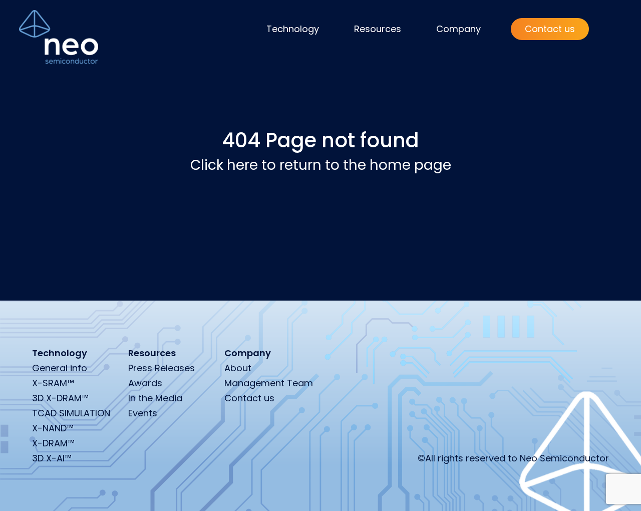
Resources (377, 29)
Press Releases (161, 368)
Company (458, 29)
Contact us (550, 29)
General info (59, 368)
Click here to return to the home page (320, 165)
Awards (145, 383)
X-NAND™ (53, 428)
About (237, 368)
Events (142, 413)
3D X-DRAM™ (60, 398)
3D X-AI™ (52, 458)
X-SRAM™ (53, 383)
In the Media (155, 398)
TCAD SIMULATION (71, 413)
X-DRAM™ (53, 443)
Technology (292, 29)
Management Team (268, 383)
